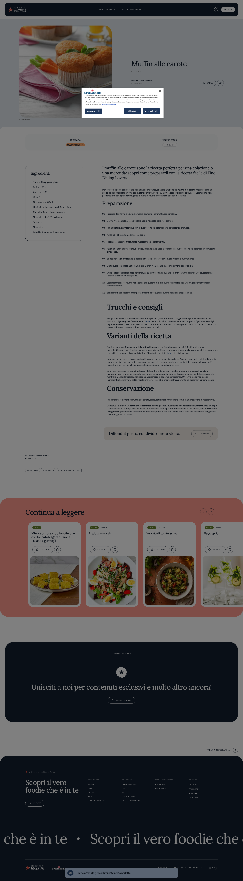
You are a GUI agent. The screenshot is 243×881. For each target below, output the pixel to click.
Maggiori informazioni (109, 104)
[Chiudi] (160, 91)
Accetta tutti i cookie (151, 111)
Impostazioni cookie (93, 111)
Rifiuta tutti (132, 111)
